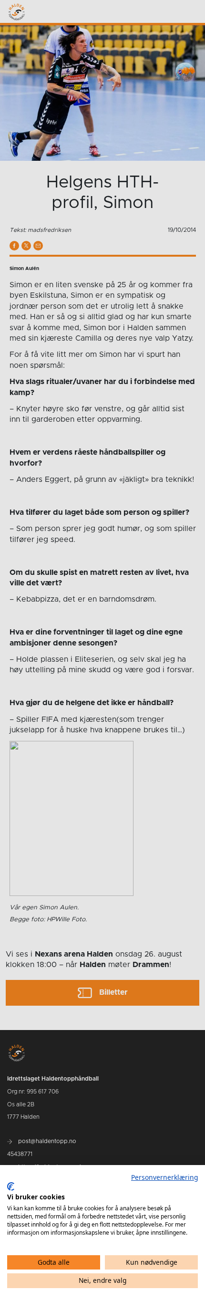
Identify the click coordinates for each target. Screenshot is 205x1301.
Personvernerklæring (164, 1177)
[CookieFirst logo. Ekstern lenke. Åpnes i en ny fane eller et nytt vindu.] (10, 1186)
